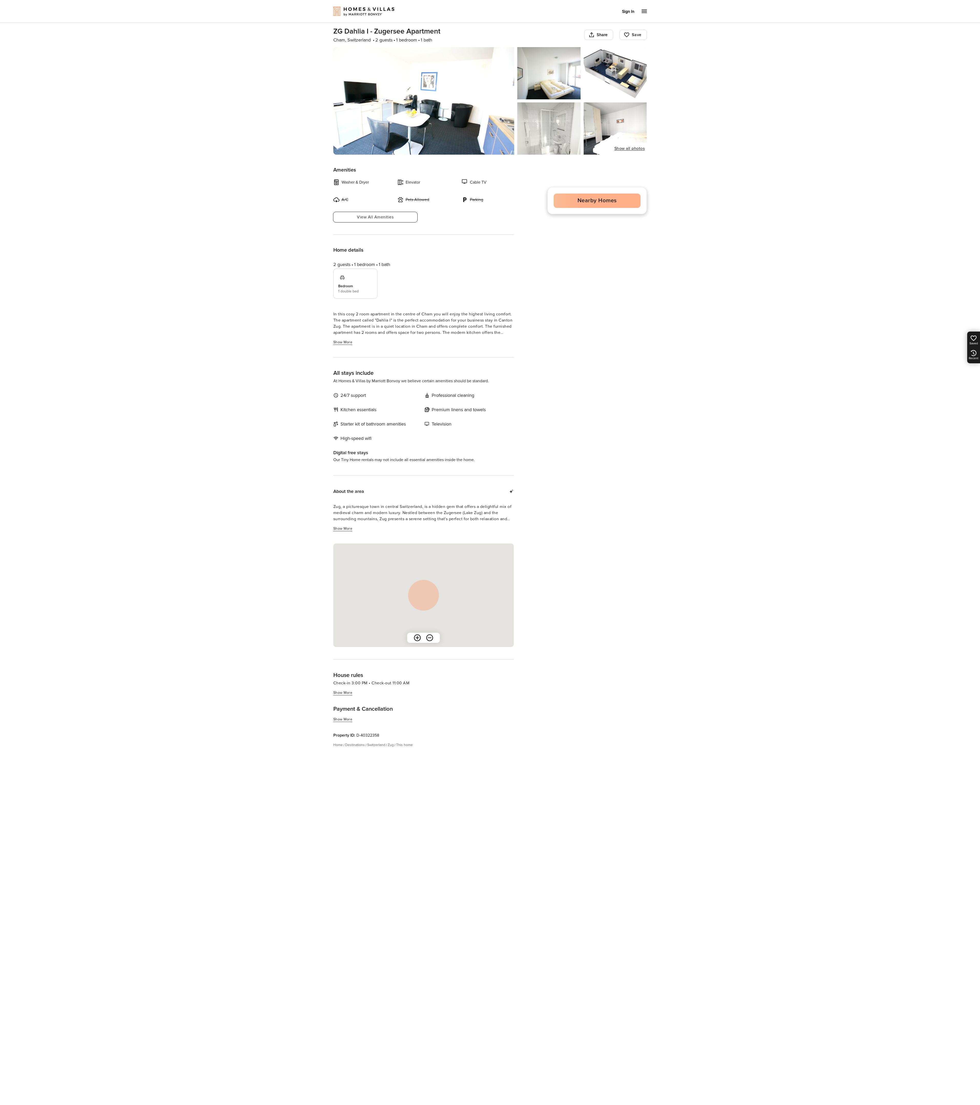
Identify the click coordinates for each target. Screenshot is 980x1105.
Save (637, 34)
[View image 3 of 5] (615, 73)
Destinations (355, 745)
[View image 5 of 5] (615, 128)
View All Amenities (375, 217)
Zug (391, 745)
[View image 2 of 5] (549, 73)
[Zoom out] (430, 638)
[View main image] (423, 101)
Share (602, 34)
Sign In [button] (628, 11)
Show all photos (629, 148)
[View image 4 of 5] (549, 128)
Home (338, 745)
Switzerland (376, 745)
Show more (343, 342)
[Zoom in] (417, 638)
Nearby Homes (597, 200)
